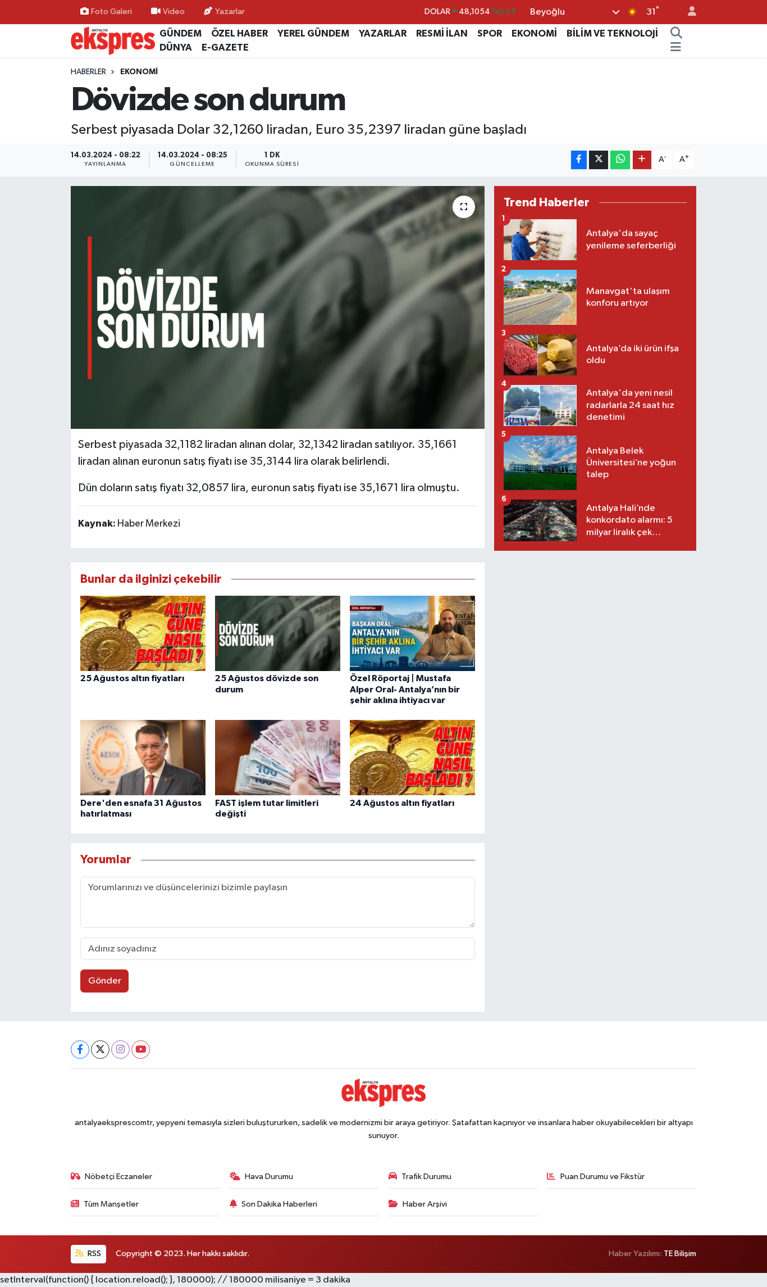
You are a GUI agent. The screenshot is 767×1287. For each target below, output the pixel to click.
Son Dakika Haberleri (279, 1204)
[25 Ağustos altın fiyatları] (143, 633)
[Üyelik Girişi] (687, 12)
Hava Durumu (269, 1176)
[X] (100, 1049)
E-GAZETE (225, 47)
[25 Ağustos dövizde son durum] (277, 633)
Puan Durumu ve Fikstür (602, 1176)
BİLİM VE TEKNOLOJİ (612, 33)
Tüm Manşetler (111, 1204)
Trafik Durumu (426, 1176)
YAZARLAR (383, 33)
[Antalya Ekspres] (113, 40)
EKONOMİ (534, 33)
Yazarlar (230, 11)
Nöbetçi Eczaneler (118, 1176)
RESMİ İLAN (442, 33)
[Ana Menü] (675, 47)
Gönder (104, 981)
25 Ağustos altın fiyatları (132, 678)
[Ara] (676, 33)
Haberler (88, 72)
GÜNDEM (180, 33)
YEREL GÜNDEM (313, 33)
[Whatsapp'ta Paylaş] (620, 160)
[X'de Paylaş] (598, 160)
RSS (93, 1253)
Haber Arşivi (425, 1204)
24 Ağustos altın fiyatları (402, 803)
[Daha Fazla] (642, 160)
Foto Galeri (111, 11)
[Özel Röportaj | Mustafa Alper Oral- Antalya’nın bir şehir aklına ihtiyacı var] (412, 633)
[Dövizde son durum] (278, 307)
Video (174, 11)
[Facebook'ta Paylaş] (579, 160)
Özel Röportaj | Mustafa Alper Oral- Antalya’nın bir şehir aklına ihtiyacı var (405, 689)
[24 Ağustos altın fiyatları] (412, 757)
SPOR (489, 33)
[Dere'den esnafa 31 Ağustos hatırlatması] (143, 757)
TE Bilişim (680, 1253)
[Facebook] (80, 1049)
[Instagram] (120, 1049)
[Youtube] (140, 1049)
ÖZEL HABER (239, 33)
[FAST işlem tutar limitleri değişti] (277, 757)
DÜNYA (175, 47)
